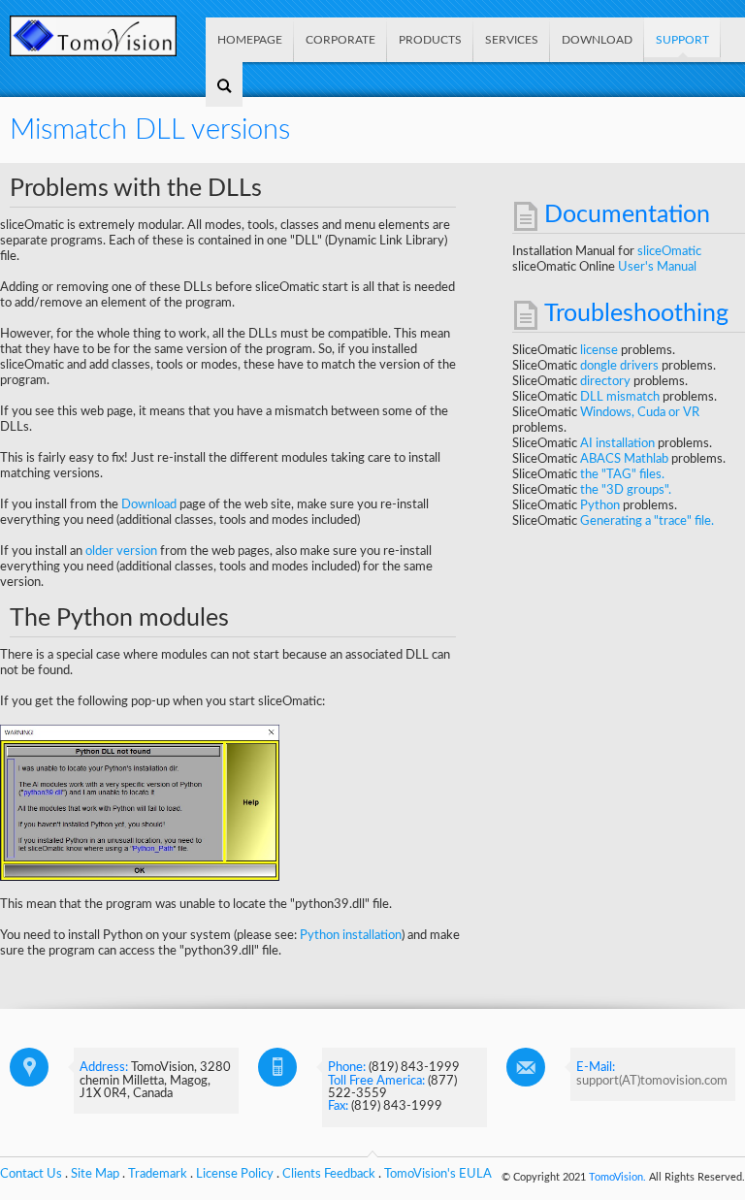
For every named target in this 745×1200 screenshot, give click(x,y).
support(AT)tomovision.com (652, 1080)
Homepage (249, 40)
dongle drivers (621, 366)
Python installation (351, 935)
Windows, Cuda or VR (639, 412)
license (600, 350)
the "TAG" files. (622, 474)
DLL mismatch (621, 397)
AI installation (619, 443)
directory (606, 381)
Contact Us (31, 1174)
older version (121, 551)
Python (601, 505)
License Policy (235, 1174)
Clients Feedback (328, 1174)
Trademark (157, 1174)
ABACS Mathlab (625, 459)
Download (149, 504)
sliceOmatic (669, 251)
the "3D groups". (625, 490)
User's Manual (657, 267)
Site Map (95, 1174)
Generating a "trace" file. (647, 521)
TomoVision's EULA (438, 1174)
